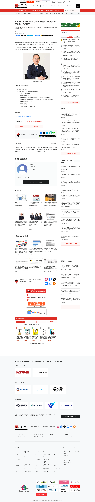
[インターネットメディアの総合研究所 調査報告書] (75, 482)
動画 (26, 461)
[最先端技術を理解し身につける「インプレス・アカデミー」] (75, 491)
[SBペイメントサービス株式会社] (40, 372)
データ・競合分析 (38, 459)
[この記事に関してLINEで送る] (53, 133)
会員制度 (26, 456)
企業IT (53, 1)
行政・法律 (46, 471)
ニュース (21, 16)
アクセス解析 (56, 456)
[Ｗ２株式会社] (51, 405)
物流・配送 (36, 465)
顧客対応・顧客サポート (28, 465)
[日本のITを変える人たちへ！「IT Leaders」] (53, 487)
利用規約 (67, 434)
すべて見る (71, 307)
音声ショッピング (47, 454)
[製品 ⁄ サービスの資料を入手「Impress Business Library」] (41, 491)
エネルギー (54, 2)
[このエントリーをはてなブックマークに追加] (47, 133)
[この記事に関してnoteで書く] (50, 132)
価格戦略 (17, 465)
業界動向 (36, 471)
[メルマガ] (46, 279)
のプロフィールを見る (36, 182)
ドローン (57, 2)
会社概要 (51, 436)
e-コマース (20, 321)
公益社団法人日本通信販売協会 (23, 116)
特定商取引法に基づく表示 (38, 436)
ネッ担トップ (17, 16)
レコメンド (55, 459)
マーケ (31, 321)
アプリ (55, 454)
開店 (35, 468)
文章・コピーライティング (47, 462)
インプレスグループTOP (69, 436)
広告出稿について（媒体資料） (39, 434)
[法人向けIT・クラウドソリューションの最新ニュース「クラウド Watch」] (41, 487)
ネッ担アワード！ (44, 5)
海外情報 (29, 13)
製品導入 (46, 1)
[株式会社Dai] (40, 389)
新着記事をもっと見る (71, 153)
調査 (54, 471)
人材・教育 (55, 465)
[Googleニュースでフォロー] (71, 427)
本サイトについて (21, 434)
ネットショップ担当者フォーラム (21, 6)
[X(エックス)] (54, 279)
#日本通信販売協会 (39, 121)
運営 (54, 461)
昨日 (64, 36)
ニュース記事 (77, 451)
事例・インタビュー (67, 460)
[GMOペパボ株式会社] (58, 389)
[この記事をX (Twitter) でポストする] (44, 133)
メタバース (42, 13)
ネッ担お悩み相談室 (35, 5)
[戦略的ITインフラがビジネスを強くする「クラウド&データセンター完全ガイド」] (41, 482)
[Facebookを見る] (61, 427)
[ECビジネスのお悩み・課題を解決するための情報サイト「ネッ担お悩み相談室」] (41, 495)
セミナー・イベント (67, 451)
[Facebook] (50, 279)
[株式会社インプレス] (24, 488)
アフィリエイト (73, 13)
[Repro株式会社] (21, 405)
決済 (16, 471)
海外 (25, 13)
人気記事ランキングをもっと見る (71, 102)
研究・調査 (68, 1)
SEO (54, 451)
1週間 (70, 36)
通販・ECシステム (28, 471)
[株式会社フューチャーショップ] (23, 389)
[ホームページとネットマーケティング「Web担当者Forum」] (64, 482)
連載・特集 (18, 13)
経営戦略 (52, 321)
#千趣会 (33, 121)
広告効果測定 (37, 461)
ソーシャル (27, 454)
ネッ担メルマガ (52, 5)
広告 (35, 454)
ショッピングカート (57, 468)
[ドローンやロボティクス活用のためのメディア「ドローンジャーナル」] (64, 491)
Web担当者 (38, 1)
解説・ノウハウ (66, 455)
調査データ (66, 457)
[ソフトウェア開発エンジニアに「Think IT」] (53, 482)
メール (17, 454)
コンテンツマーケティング (55, 13)
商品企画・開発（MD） (46, 465)
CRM (35, 456)
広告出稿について (70, 5)
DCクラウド (64, 1)
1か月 (77, 36)
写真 (16, 461)
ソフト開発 (56, 1)
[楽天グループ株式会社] (23, 372)
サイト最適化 (18, 459)
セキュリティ (18, 468)
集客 (47, 13)
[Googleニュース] (50, 283)
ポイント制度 (46, 459)
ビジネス (41, 321)
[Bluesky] (68, 427)
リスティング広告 (65, 13)
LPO (45, 456)
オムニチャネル (27, 468)
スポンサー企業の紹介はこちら (70, 416)
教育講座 (60, 2)
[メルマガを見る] (58, 427)
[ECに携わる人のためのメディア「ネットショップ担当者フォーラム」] (75, 487)
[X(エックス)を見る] (64, 427)
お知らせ (65, 453)
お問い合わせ (52, 434)
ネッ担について (62, 5)
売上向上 (17, 456)
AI (37, 13)
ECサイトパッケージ (47, 469)
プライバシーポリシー (22, 436)
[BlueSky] (46, 283)
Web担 (37, 283)
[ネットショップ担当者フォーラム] (21, 428)
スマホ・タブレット (28, 459)
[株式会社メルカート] (36, 405)
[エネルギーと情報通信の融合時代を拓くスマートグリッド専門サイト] (64, 487)
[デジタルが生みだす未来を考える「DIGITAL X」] (53, 491)
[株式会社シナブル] (66, 405)
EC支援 (64, 2)
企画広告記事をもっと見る (71, 243)
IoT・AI (60, 1)
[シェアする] (41, 133)
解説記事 (76, 449)
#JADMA (28, 121)
